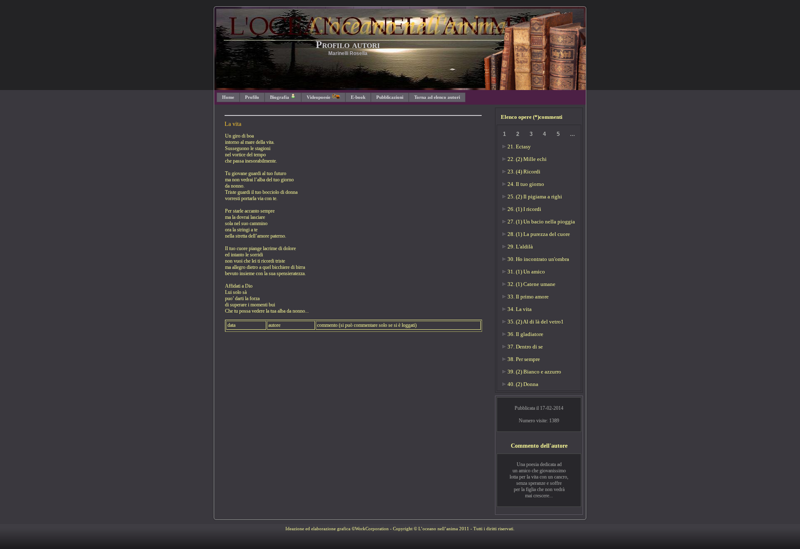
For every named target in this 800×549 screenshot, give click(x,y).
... (572, 134)
